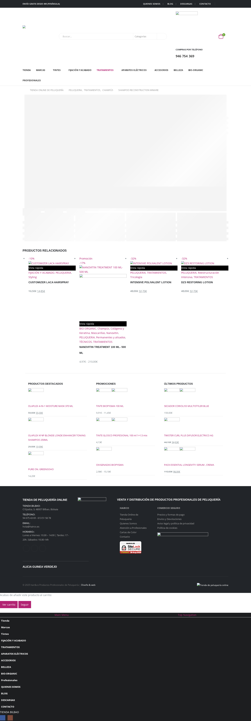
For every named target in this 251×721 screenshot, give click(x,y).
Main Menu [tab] (62, 615)
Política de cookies (167, 527)
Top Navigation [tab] (187, 615)
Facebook (26, 548)
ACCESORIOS (161, 70)
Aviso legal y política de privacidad (175, 523)
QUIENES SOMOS (151, 3)
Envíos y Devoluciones (169, 519)
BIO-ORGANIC (195, 70)
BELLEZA (178, 70)
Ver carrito (8, 604)
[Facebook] (220, 3)
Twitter (34, 548)
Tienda (27, 70)
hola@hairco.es (31, 526)
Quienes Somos (128, 523)
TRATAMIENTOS (105, 70)
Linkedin (42, 548)
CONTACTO (205, 3)
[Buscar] (161, 36)
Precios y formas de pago (171, 514)
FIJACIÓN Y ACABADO (80, 70)
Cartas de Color (128, 532)
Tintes (56, 70)
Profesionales (32, 80)
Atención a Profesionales (133, 527)
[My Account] (213, 36)
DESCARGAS (186, 3)
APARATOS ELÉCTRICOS (134, 70)
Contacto (125, 536)
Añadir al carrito (173, 261)
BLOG (170, 3)
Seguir (25, 604)
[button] (2, 610)
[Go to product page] (57, 396)
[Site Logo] (34, 36)
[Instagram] (225, 3)
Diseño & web (88, 584)
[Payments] (212, 584)
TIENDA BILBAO (9, 712)
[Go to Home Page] (24, 90)
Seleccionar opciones (71, 261)
